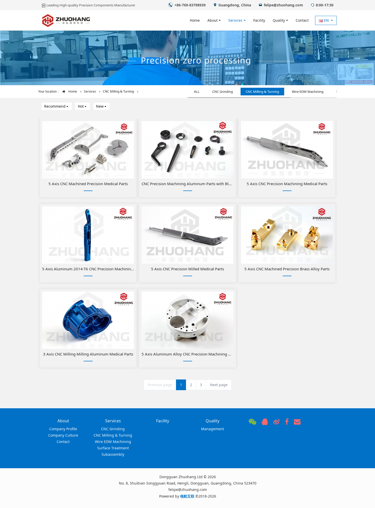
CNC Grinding (222, 91)
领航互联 (187, 496)
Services (90, 91)
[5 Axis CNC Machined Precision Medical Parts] (88, 150)
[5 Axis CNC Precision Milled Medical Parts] (187, 235)
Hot (81, 106)
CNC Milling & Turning (118, 91)
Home (195, 20)
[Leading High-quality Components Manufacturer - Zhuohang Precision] (66, 20)
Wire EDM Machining (307, 91)
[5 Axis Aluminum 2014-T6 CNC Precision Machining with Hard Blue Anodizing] (88, 235)
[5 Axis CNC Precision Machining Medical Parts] (287, 150)
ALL (196, 91)
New (100, 106)
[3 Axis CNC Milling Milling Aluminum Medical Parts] (88, 320)
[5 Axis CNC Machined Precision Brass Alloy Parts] (287, 235)
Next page (219, 384)
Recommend (55, 106)
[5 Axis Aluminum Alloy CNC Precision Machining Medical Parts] (187, 320)
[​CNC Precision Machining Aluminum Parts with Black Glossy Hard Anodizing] (187, 150)
